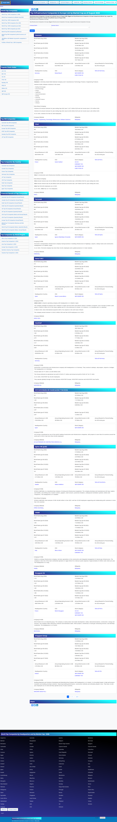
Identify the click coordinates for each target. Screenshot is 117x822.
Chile (1, 749)
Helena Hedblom (59, 484)
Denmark (90, 752)
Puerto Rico (91, 789)
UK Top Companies (6, 177)
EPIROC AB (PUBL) (38, 508)
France (36, 162)
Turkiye (2, 804)
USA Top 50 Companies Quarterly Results (12, 217)
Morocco (32, 781)
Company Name (33, 25)
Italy (36, 550)
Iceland (2, 763)
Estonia (32, 755)
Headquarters (52, 3)
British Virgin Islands (64, 743)
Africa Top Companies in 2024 (9, 238)
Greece (2, 761)
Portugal (61, 789)
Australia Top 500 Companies (9, 122)
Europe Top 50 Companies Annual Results (12, 220)
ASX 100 (4, 71)
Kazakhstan (91, 769)
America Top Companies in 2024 (10, 241)
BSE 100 (4, 74)
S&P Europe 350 (6, 94)
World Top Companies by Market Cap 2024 (13, 17)
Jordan (60, 769)
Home (1, 6)
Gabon (31, 758)
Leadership (76, 3)
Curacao (2, 752)
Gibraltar (90, 758)
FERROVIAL (37, 254)
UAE (31, 804)
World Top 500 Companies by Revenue (11, 31)
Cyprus (31, 752)
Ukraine (90, 804)
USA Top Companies (7, 180)
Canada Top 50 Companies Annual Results (12, 200)
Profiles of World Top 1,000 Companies (12, 42)
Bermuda (90, 740)
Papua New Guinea (64, 786)
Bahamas (90, 738)
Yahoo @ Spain (98, 234)
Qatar (1, 792)
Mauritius (32, 778)
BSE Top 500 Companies (8, 125)
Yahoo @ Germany (99, 70)
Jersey (31, 769)
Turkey (89, 801)
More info (37, 820)
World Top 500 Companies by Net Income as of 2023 (14, 35)
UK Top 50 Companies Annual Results (11, 208)
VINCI (35, 194)
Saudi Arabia (91, 792)
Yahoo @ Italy (98, 548)
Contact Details (13, 809)
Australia (32, 738)
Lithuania (90, 772)
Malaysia (90, 775)
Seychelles (3, 795)
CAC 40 (3, 77)
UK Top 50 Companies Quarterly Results (12, 211)
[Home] (5, 2)
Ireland (37, 673)
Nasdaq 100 (5, 82)
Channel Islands (92, 746)
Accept (96, 817)
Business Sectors (87, 2)
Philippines (3, 789)
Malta (1, 778)
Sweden (37, 484)
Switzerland (3, 801)
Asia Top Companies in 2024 (9, 244)
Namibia (61, 781)
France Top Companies (7, 171)
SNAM (35, 568)
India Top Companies (7, 183)
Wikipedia (77, 119)
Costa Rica (90, 749)
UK (59, 804)
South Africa (3, 798)
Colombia (61, 749)
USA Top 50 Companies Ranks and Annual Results (14, 214)
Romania (32, 792)
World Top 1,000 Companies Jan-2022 (11, 26)
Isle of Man (32, 766)
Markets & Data (109, 3)
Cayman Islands (63, 746)
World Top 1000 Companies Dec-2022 (11, 23)
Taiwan (31, 801)
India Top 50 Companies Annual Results (12, 203)
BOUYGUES (37, 631)
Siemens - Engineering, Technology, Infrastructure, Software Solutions (52, 119)
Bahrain (2, 740)
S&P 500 (4, 91)
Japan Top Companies (7, 188)
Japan (1, 769)
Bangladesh (33, 740)
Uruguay (2, 807)
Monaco (90, 778)
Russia (60, 792)
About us (4, 809)
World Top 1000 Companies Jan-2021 (11, 28)
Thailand (61, 801)
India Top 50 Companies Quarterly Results (12, 206)
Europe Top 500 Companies (9, 128)
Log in (2, 813)
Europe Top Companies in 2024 (10, 247)
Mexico (61, 778)
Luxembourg (3, 775)
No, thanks (102, 817)
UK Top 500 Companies (8, 137)
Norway (61, 784)
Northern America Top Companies (10, 250)
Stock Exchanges (99, 2)
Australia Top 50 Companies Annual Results (13, 197)
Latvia (60, 772)
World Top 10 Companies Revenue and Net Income (13, 223)
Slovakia (61, 795)
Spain (36, 237)
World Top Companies (39, 3)
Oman (89, 784)
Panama (32, 786)
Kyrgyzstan (32, 772)
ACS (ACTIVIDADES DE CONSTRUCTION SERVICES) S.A (47, 442)
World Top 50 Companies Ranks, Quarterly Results (15, 227)
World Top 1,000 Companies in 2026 (11, 14)
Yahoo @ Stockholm (100, 482)
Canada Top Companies (8, 168)
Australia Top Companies (8, 165)
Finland (90, 755)
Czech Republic (63, 752)
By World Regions (64, 3)
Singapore (32, 795)
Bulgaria (90, 743)
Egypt (1, 755)
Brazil (31, 743)
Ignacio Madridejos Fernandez (62, 237)
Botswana (3, 743)
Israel (60, 766)
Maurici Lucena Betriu (60, 296)
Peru (89, 786)
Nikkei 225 (4, 88)
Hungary (90, 761)
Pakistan (2, 786)
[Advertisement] (15, 53)
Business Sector (55, 25)
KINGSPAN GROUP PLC (40, 691)
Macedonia (61, 775)
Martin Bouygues (59, 611)
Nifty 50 (4, 85)
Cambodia (3, 746)
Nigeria (31, 784)
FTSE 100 (4, 79)
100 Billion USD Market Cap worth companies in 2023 (14, 39)
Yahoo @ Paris (98, 159)
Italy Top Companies (7, 185)
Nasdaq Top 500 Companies (9, 134)
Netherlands (91, 781)
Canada (32, 746)
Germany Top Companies (8, 174)
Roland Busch (58, 73)
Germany (37, 73)
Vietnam (61, 807)
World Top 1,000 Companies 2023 (10, 20)
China (31, 749)
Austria (61, 738)
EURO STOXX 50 (79, 75)
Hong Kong (62, 761)
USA (31, 807)
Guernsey (32, 761)
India (31, 763)
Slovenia (90, 795)
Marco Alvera (58, 550)
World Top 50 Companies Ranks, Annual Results (14, 230)
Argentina (3, 738)
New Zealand (3, 784)
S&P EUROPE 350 (79, 73)
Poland (31, 789)
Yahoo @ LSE (98, 671)
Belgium (61, 740)
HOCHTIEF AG (37, 385)
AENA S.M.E (37, 318)
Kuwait (2, 772)
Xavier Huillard (58, 162)
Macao (31, 775)
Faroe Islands (62, 755)
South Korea (33, 798)
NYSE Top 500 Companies (8, 131)
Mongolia (2, 781)
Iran (89, 763)
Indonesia (61, 763)
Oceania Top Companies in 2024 (10, 252)
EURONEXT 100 (79, 164)
